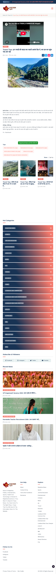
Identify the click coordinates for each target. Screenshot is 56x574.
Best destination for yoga (11, 148)
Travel (9, 15)
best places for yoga (41, 148)
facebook (9, 360)
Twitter (4, 557)
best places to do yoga (27, 148)
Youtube (5, 560)
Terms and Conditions (26, 492)
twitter (34, 360)
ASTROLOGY (41, 528)
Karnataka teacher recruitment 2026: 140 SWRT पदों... (21, 419)
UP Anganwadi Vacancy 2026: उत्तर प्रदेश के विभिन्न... (20, 393)
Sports (39, 490)
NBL (39, 531)
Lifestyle (40, 498)
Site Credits (21, 571)
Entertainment (41, 495)
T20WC (40, 511)
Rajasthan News (8, 443)
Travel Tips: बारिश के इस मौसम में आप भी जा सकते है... (10, 184)
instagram (21, 360)
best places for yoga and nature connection (15, 155)
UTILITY (40, 526)
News (39, 500)
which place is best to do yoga (12, 151)
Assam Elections (42, 539)
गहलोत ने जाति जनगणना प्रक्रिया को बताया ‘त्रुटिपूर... (18, 446)
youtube (46, 360)
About (21, 487)
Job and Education (9, 390)
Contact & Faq (24, 490)
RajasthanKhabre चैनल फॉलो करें (28, 143)
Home (4, 15)
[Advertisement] (28, 99)
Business (40, 508)
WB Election (41, 536)
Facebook (5, 552)
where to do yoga (28, 151)
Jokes (39, 534)
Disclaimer (23, 495)
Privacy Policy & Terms (9, 571)
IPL (38, 503)
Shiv (7, 55)
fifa (39, 542)
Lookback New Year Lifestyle (45, 523)
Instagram (5, 554)
